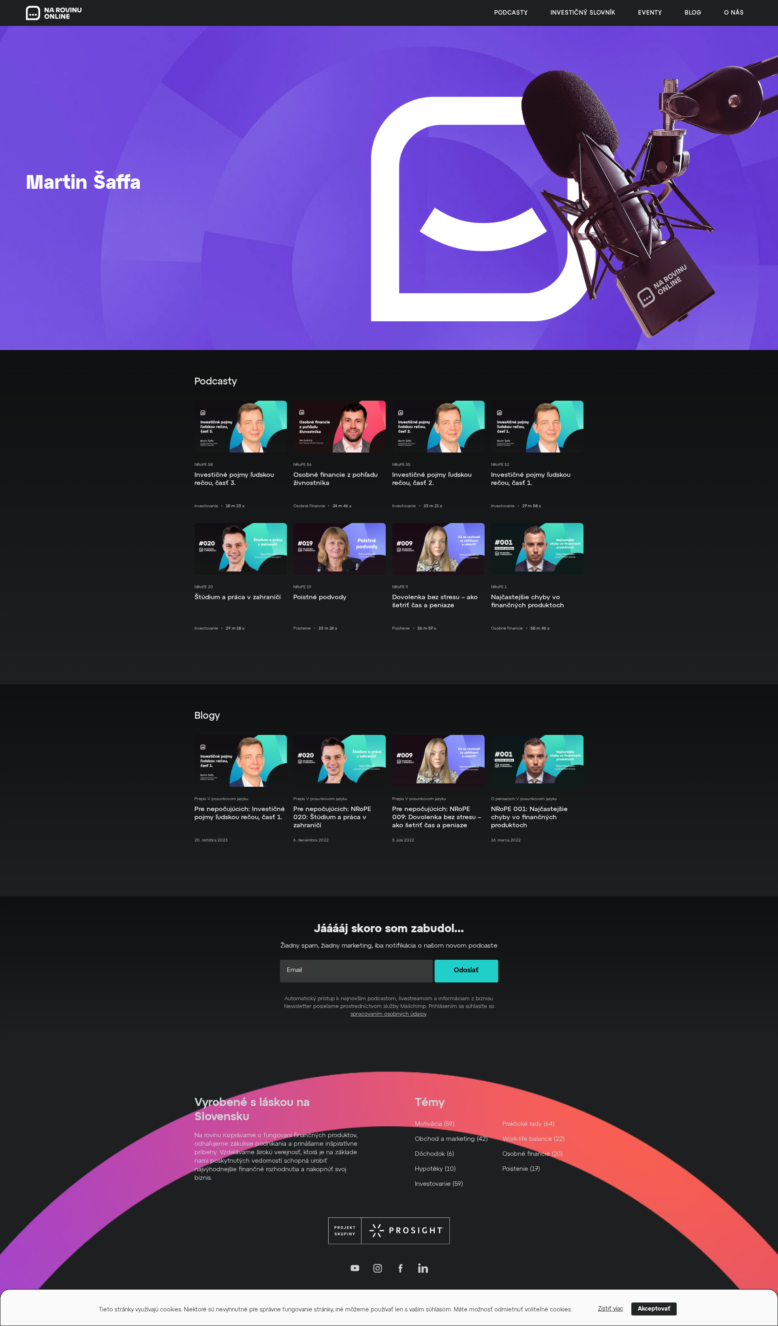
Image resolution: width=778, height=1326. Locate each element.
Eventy (650, 13)
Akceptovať (654, 1309)
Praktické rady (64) (528, 1124)
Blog (693, 13)
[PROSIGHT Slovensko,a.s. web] (389, 1230)
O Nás (734, 13)
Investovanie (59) (439, 1184)
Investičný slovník (583, 13)
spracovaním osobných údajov (388, 1014)
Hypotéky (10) (435, 1169)
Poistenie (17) (521, 1169)
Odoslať (466, 970)
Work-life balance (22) (533, 1139)
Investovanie (206, 506)
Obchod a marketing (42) (451, 1139)
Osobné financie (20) (532, 1154)
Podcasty (511, 13)
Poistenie (302, 628)
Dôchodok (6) (434, 1154)
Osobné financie (309, 506)
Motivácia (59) (435, 1124)
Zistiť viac (610, 1309)
